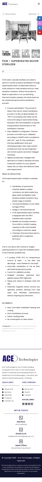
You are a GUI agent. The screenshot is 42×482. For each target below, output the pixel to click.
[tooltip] (39, 18)
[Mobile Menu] (39, 4)
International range (20, 329)
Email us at (21, 433)
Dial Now (21, 421)
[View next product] (38, 14)
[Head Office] (21, 441)
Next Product (32, 14)
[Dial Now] (21, 417)
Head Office (21, 445)
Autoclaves (14, 326)
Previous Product (11, 14)
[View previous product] (3, 14)
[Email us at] (21, 429)
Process (13, 331)
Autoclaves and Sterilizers (27, 326)
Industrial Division (7, 329)
